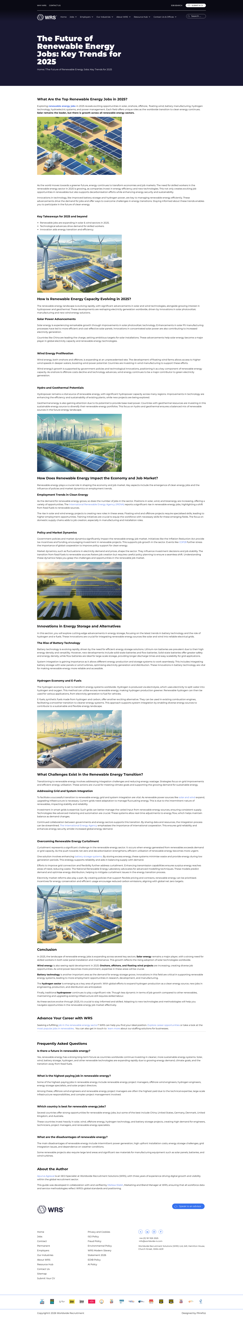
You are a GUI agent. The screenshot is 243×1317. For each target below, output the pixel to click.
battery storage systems (88, 856)
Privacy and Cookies (99, 1232)
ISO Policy (93, 1236)
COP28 (183, 542)
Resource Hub (141, 17)
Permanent (43, 1246)
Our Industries (103, 17)
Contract (42, 1241)
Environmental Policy (100, 1246)
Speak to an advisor (190, 1206)
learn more (113, 1028)
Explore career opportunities (164, 1025)
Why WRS (41, 5)
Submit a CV (197, 5)
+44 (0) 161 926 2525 (148, 1238)
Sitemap (42, 1273)
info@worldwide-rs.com (150, 1241)
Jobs (72, 17)
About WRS (122, 17)
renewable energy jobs (62, 106)
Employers (85, 17)
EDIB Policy (94, 1259)
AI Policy (92, 1264)
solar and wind (187, 797)
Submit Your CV (46, 1278)
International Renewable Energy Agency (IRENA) (97, 504)
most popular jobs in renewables (55, 1028)
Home (63, 17)
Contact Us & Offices (164, 17)
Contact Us (54, 5)
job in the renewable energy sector (78, 1025)
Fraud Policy (94, 1241)
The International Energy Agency (79, 825)
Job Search (176, 5)
